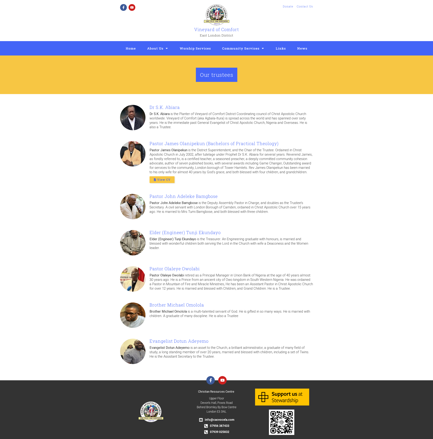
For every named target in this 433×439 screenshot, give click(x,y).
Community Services (240, 48)
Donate (288, 6)
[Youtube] (132, 7)
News (302, 48)
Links (281, 48)
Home (131, 48)
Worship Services (195, 48)
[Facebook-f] (123, 7)
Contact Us (305, 6)
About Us (155, 48)
